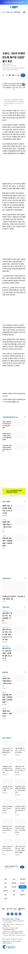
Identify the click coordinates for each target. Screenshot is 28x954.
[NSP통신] (14, 7)
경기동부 (14, 887)
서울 (5, 879)
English (8, 939)
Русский (20, 939)
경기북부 (5, 891)
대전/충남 (22, 883)
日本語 (12, 939)
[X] (6, 75)
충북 (22, 891)
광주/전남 (14, 883)
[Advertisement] (14, 169)
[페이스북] (3, 75)
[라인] (13, 75)
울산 (5, 887)
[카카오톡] (10, 75)
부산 (14, 879)
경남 (14, 894)
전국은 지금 (9, 12)
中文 (16, 939)
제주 (5, 898)
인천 (5, 883)
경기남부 (22, 887)
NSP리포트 (17, 12)
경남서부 (22, 894)
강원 (14, 891)
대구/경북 (22, 879)
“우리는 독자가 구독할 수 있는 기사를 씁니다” (14, 2)
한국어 (3, 939)
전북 (5, 894)
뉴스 (3, 12)
